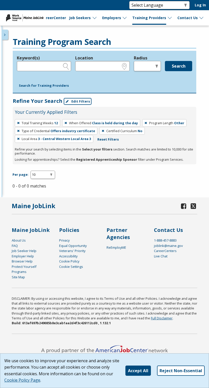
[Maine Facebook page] (183, 206)
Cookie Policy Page (22, 380)
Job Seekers (80, 17)
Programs (19, 271)
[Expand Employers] (125, 18)
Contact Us (187, 17)
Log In (200, 5)
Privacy (64, 240)
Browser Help (22, 261)
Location (84, 58)
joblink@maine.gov (168, 245)
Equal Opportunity (73, 245)
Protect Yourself (24, 266)
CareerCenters (165, 250)
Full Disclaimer (162, 318)
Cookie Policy (69, 261)
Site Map (18, 277)
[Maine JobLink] (25, 18)
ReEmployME (116, 247)
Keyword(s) (28, 58)
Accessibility (68, 256)
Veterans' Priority (72, 250)
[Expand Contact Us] (202, 18)
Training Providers (149, 17)
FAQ (15, 245)
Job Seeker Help (24, 250)
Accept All (138, 370)
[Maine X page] (194, 206)
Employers (111, 17)
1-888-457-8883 (165, 240)
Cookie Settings (71, 266)
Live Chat (160, 256)
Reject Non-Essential (181, 370)
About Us (19, 240)
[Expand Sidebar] (5, 35)
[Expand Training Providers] (170, 18)
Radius (140, 58)
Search (179, 66)
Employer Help (23, 256)
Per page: (20, 174)
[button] (44, 86)
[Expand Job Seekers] (95, 18)
